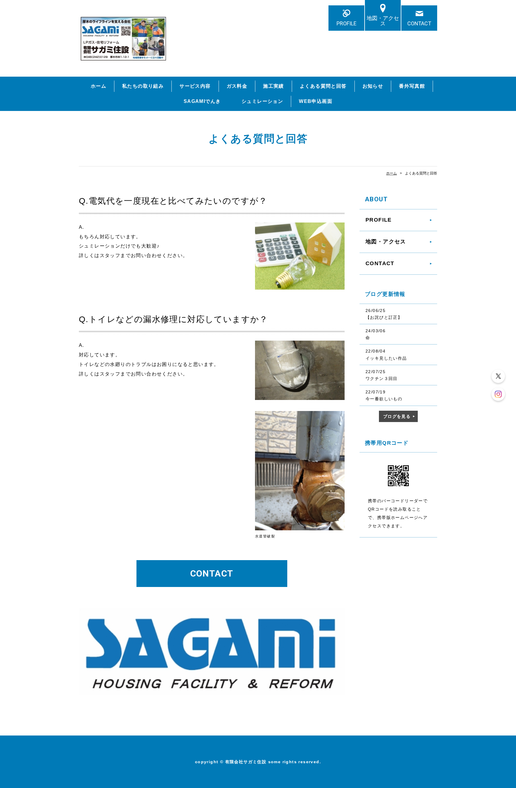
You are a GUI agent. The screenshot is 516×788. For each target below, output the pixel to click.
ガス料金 (237, 86)
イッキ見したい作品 (386, 358)
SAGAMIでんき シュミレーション (233, 101)
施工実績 (273, 86)
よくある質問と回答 (323, 86)
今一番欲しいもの (384, 398)
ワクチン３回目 (382, 378)
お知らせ (373, 86)
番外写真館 (412, 86)
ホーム (98, 86)
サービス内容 (195, 86)
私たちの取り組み (143, 86)
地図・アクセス (383, 21)
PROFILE (347, 23)
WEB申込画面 (315, 101)
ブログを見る (397, 416)
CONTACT (419, 23)
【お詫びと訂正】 (384, 317)
